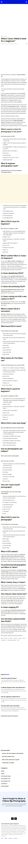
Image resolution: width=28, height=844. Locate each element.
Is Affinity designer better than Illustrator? (13, 687)
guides (19, 638)
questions (4, 640)
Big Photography (14, 2)
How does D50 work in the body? (10, 705)
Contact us (10, 838)
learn (24, 638)
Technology (4, 783)
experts (15, 638)
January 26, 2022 (4, 43)
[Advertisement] (14, 19)
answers (10, 638)
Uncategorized (5, 786)
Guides (5, 36)
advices (5, 638)
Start (2, 838)
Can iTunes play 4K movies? (9, 678)
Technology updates (11, 640)
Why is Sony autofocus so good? (10, 759)
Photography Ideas (6, 776)
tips (18, 640)
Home (2, 36)
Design (2, 771)
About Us (15, 838)
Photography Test (5, 778)
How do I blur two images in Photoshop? (12, 753)
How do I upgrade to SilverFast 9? (10, 696)
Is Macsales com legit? (8, 762)
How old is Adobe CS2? (8, 756)
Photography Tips (5, 781)
